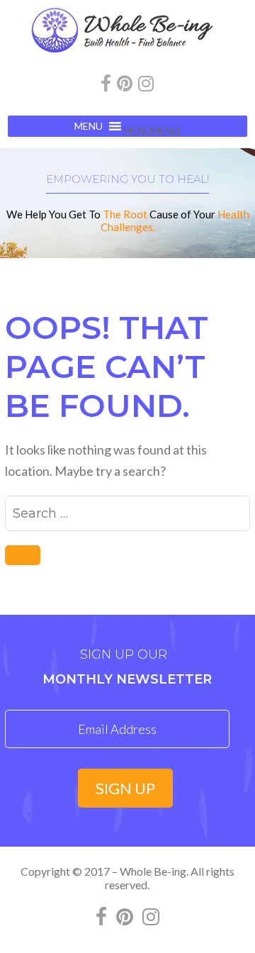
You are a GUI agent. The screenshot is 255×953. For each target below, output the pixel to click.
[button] (151, 131)
